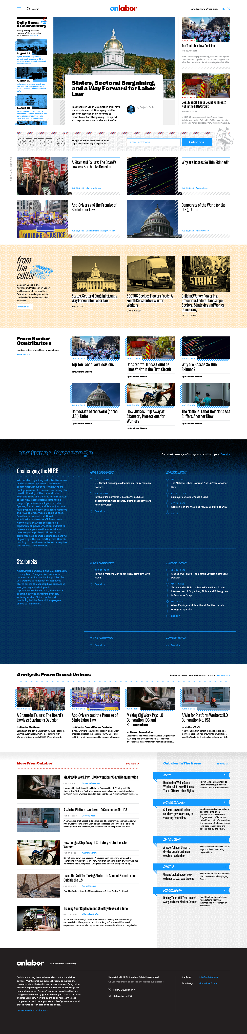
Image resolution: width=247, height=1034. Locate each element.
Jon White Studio (208, 983)
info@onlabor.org (208, 977)
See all (33, 36)
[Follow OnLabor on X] (228, 9)
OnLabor (123, 8)
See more (131, 763)
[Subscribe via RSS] (223, 9)
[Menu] (19, 9)
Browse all (22, 355)
